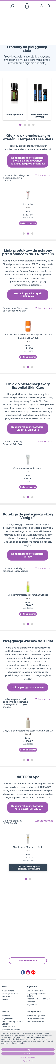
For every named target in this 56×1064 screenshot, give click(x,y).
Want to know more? (28, 1058)
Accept (28, 1049)
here (25, 1043)
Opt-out (28, 1054)
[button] (20, 125)
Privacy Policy (28, 1061)
